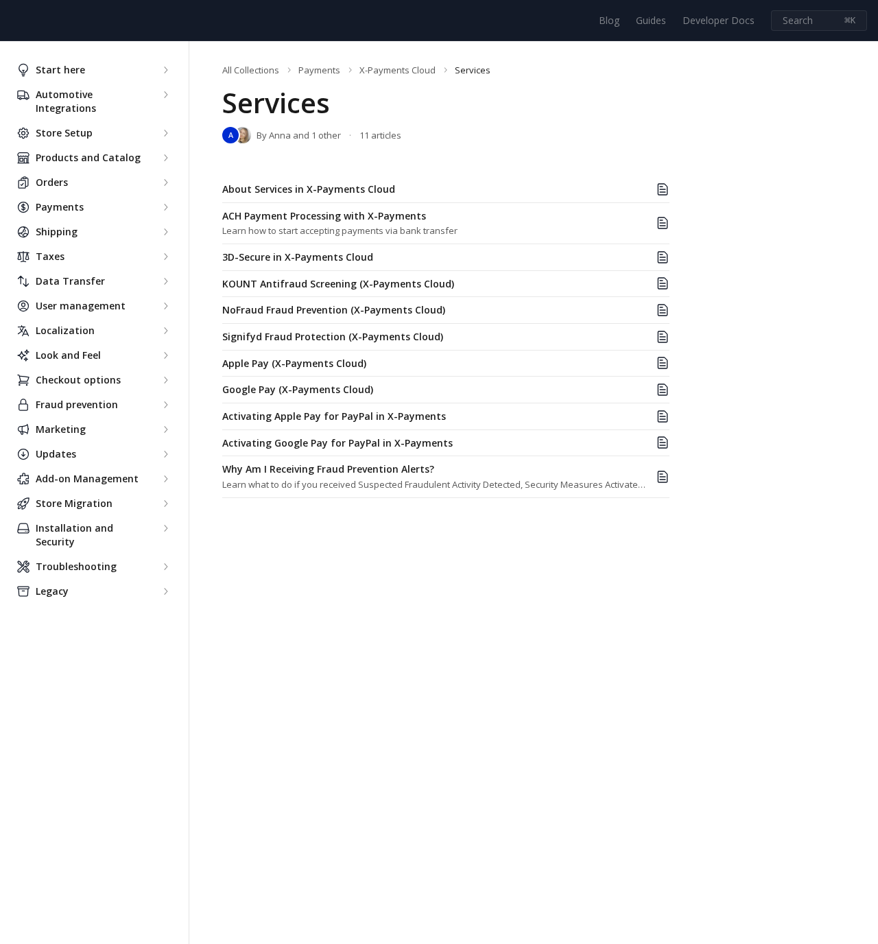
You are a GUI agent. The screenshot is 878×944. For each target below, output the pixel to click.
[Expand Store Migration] (165, 503)
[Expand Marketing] (165, 429)
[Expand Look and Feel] (165, 355)
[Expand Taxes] (165, 256)
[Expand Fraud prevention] (165, 404)
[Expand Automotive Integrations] (165, 94)
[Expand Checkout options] (165, 380)
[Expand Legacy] (165, 591)
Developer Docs (719, 20)
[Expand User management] (165, 306)
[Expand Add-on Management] (165, 478)
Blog (609, 20)
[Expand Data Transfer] (165, 281)
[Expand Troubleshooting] (165, 566)
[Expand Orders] (165, 182)
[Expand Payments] (165, 207)
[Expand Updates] (165, 454)
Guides (651, 20)
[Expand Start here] (165, 70)
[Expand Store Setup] (165, 133)
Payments (319, 70)
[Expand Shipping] (165, 231)
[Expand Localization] (165, 330)
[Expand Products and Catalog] (165, 157)
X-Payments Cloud (397, 70)
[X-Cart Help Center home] (13, 21)
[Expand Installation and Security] (165, 528)
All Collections (250, 70)
